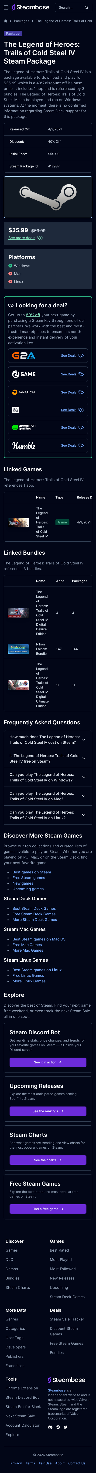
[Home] (5, 21)
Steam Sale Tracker (67, 1319)
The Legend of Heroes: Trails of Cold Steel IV (42, 522)
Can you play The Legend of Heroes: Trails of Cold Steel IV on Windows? (42, 777)
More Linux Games (29, 981)
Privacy (16, 1463)
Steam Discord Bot (22, 1397)
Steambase (56, 1390)
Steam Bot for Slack (23, 1406)
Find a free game (45, 1209)
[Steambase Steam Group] (58, 1427)
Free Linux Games (28, 975)
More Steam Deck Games (35, 919)
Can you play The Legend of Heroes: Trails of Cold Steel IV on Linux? (42, 815)
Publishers (15, 1356)
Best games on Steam (32, 872)
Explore (12, 1434)
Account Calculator (23, 1425)
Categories (15, 1328)
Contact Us (77, 1463)
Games (12, 1250)
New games (23, 883)
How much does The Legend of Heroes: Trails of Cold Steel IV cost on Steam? (45, 739)
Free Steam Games (66, 1343)
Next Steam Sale (20, 1416)
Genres (12, 1319)
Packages (21, 21)
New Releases (62, 1278)
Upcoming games (28, 888)
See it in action (45, 1062)
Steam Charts (18, 1287)
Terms (30, 1463)
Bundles (12, 1278)
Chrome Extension (22, 1388)
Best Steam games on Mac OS (39, 939)
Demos (12, 1268)
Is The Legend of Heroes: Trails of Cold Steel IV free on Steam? (44, 758)
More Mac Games (28, 950)
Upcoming (59, 1287)
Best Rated (59, 1250)
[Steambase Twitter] (66, 1427)
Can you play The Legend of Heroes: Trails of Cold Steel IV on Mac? (42, 796)
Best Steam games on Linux (37, 969)
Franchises (15, 1365)
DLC (9, 1259)
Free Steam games (29, 877)
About (60, 1463)
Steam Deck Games (67, 1296)
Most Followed (63, 1268)
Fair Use (45, 1463)
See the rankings (45, 1111)
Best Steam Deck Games (34, 908)
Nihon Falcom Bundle (41, 648)
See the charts (45, 1160)
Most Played (61, 1259)
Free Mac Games (27, 944)
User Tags (14, 1337)
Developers (16, 1347)
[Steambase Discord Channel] (50, 1427)
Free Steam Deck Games (34, 914)
